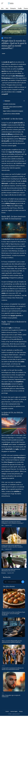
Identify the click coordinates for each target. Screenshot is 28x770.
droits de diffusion (7, 134)
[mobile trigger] (2, 3)
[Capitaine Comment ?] (10, 3)
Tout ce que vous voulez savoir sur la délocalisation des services (10, 570)
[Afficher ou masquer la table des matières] (17, 101)
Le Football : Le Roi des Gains (9, 104)
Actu (2, 549)
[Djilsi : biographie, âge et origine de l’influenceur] (14, 681)
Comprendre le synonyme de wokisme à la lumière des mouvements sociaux (13, 668)
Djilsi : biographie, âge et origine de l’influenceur (11, 696)
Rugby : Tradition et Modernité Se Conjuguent (13, 111)
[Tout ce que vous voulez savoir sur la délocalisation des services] (14, 559)
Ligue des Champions (15, 152)
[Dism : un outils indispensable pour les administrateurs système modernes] (14, 627)
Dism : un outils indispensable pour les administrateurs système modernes (12, 641)
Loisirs (3, 53)
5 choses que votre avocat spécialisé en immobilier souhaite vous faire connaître (12, 546)
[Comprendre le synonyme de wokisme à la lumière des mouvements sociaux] (14, 654)
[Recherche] (25, 3)
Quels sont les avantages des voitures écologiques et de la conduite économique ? (12, 522)
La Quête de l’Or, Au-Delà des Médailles (11, 113)
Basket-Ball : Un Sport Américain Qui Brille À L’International (12, 107)
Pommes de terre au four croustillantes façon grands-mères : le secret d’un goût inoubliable (13, 613)
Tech (3, 638)
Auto (2, 525)
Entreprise (3, 573)
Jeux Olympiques (18, 76)
